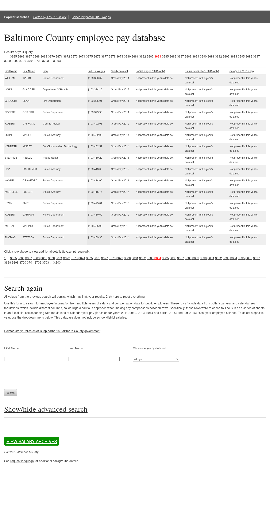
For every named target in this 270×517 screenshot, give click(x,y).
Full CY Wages (96, 71)
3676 (97, 56)
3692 (218, 56)
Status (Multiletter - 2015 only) (202, 71)
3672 (66, 56)
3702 (38, 61)
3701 (30, 61)
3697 (256, 56)
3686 (173, 56)
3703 (45, 61)
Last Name (29, 71)
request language (22, 461)
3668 (36, 56)
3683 (150, 56)
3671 (59, 56)
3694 (233, 56)
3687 (180, 56)
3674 (81, 56)
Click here (112, 296)
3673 (74, 56)
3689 (195, 56)
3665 (13, 56)
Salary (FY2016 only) (242, 71)
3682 (142, 56)
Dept (45, 71)
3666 (21, 56)
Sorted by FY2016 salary (49, 17)
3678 (112, 56)
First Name (11, 71)
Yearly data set (119, 71)
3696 (249, 56)
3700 (22, 61)
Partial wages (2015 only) (150, 71)
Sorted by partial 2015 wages (91, 17)
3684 (157, 56)
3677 (104, 56)
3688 (188, 56)
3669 (43, 56)
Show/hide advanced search (46, 409)
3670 (51, 56)
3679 (119, 56)
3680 (127, 56)
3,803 (57, 61)
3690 (203, 56)
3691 (211, 56)
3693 (226, 56)
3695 (241, 56)
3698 (7, 61)
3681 (135, 56)
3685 (165, 56)
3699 (15, 61)
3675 (89, 56)
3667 (28, 56)
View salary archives (32, 441)
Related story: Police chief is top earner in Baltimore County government (52, 331)
